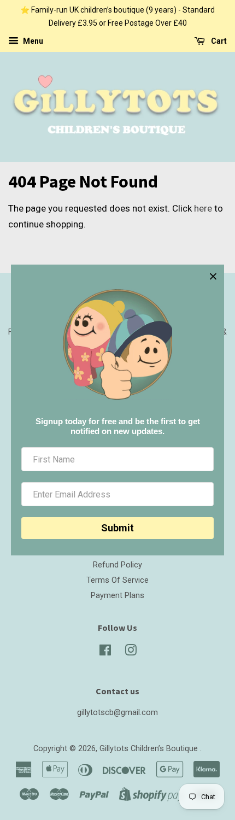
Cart (218, 41)
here (203, 208)
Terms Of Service (117, 580)
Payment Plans (117, 595)
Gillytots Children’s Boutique (149, 748)
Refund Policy (117, 565)
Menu (32, 41)
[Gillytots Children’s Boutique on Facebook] (105, 652)
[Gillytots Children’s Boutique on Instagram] (131, 652)
